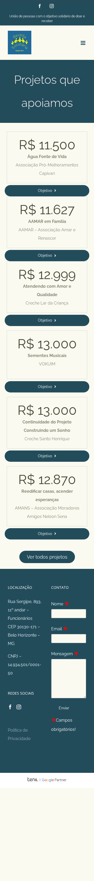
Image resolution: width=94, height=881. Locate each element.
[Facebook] (10, 707)
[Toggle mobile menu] (83, 43)
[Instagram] (18, 707)
